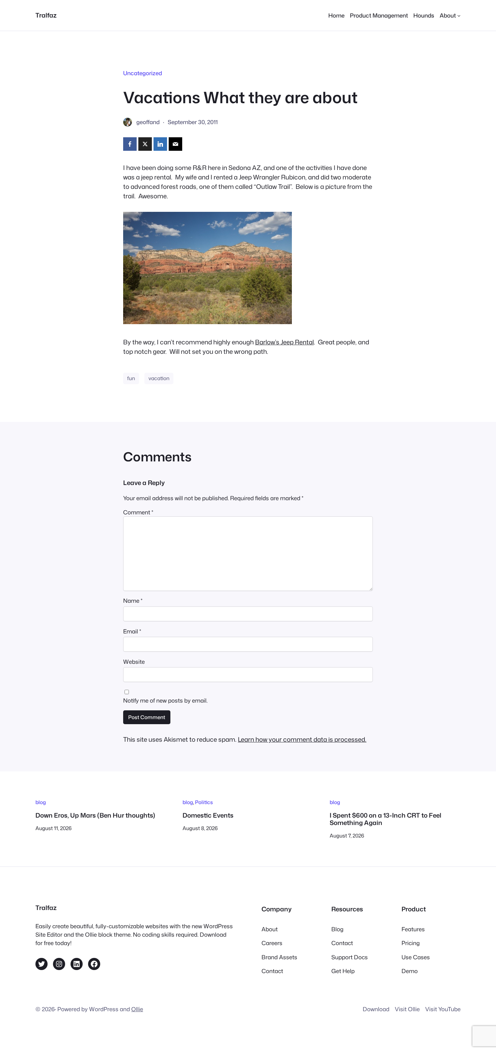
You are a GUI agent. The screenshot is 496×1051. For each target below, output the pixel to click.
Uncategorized (142, 73)
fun (131, 378)
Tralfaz (46, 15)
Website (134, 661)
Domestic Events (208, 815)
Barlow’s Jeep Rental (284, 342)
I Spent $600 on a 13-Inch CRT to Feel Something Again (385, 819)
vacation (158, 378)
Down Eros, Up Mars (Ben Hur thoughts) (95, 815)
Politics (204, 802)
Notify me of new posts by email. (165, 700)
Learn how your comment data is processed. (302, 739)
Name (132, 600)
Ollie (137, 1009)
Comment (138, 512)
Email (132, 631)
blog (40, 802)
